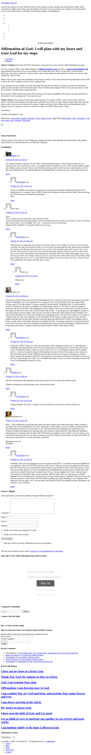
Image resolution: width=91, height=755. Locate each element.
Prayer (37, 118)
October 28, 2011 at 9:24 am (16, 160)
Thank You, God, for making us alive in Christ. (29, 676)
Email (4, 521)
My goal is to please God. (16, 707)
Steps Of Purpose (12, 655)
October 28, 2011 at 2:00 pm (16, 376)
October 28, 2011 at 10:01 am (21, 241)
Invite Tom (10, 750)
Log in (48, 741)
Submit (4, 643)
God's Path (15, 118)
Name (4, 517)
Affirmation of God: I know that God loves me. (35, 662)
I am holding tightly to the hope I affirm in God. (30, 727)
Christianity (81, 118)
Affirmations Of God (9, 3)
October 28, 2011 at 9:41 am (21, 186)
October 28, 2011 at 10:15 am (26, 276)
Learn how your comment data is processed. (46, 551)
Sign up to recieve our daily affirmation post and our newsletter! (27, 543)
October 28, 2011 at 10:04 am (17, 296)
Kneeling (23, 118)
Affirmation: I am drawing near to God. (25, 687)
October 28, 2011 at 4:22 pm (21, 400)
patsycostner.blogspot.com (77, 69)
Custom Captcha (8, 639)
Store (8, 748)
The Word (26, 120)
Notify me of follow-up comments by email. (20, 530)
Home (52, 741)
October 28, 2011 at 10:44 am (21, 342)
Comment (5, 513)
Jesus (12, 120)
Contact (8, 752)
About (8, 743)
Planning (31, 118)
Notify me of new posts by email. (16, 534)
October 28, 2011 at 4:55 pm (16, 421)
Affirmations (66, 118)
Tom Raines (20, 182)
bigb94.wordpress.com (48, 69)
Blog (7, 746)
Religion (18, 120)
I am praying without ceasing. (33, 655)
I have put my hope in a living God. (22, 671)
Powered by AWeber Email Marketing (45, 594)
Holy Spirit (5, 120)
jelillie (13, 156)
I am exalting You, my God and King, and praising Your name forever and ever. (48, 653)
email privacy (50, 590)
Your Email (6, 636)
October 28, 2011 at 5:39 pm (21, 459)
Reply (8, 174)
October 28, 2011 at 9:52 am (16, 212)
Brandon (14, 372)
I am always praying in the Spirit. (21, 702)
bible (74, 118)
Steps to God (46, 118)
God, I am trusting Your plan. (19, 682)
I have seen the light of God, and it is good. (26, 713)
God (88, 118)
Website (4, 526)
